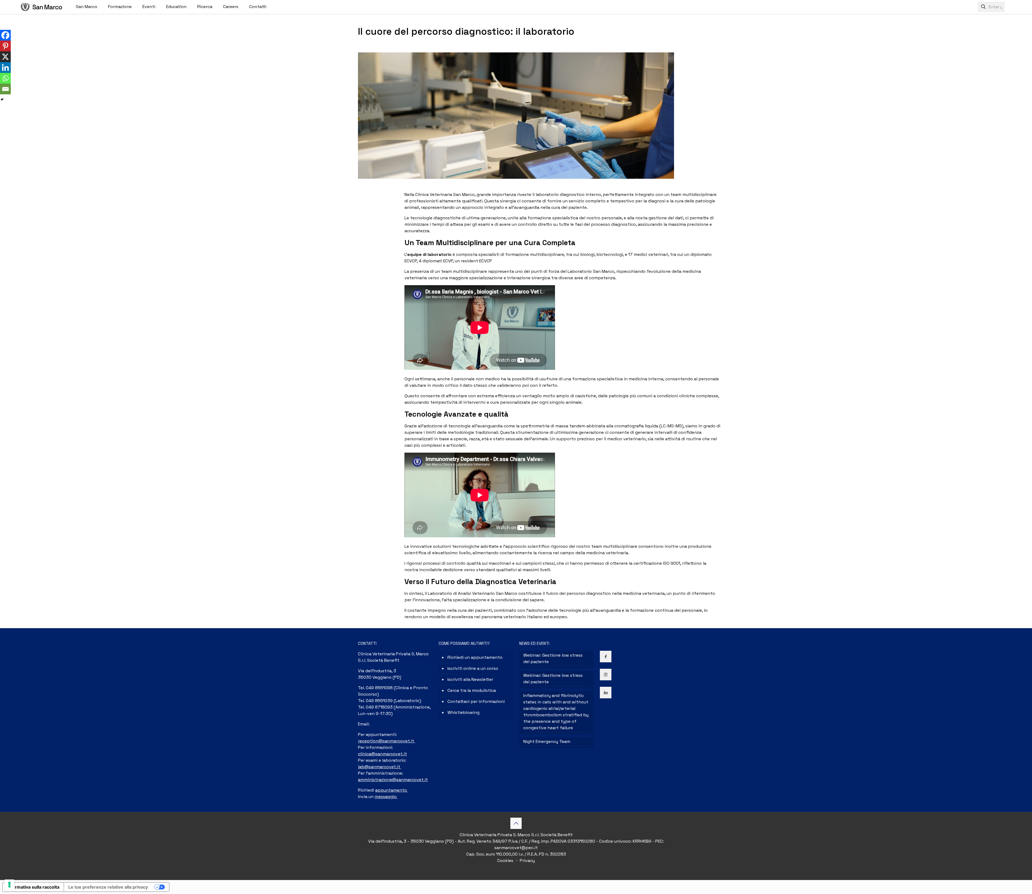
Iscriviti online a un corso (472, 668)
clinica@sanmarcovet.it (382, 754)
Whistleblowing (463, 712)
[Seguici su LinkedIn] (5, 67)
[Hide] (2, 99)
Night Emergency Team (546, 741)
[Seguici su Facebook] (5, 35)
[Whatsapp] (5, 78)
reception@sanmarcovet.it (386, 741)
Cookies (505, 860)
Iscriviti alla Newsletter (470, 679)
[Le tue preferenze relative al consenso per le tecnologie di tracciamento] (9, 884)
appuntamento (391, 790)
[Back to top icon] (516, 823)
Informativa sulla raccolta (33, 887)
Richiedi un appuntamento (475, 657)
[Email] (5, 89)
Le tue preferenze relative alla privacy (108, 887)
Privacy (527, 860)
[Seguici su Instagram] (605, 674)
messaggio (386, 796)
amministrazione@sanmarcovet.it (393, 779)
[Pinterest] (5, 46)
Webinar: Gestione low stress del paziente (553, 658)
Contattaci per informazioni (476, 701)
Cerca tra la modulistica (471, 690)
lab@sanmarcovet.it (379, 767)
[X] (5, 56)
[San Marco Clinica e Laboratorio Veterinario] (41, 6)
